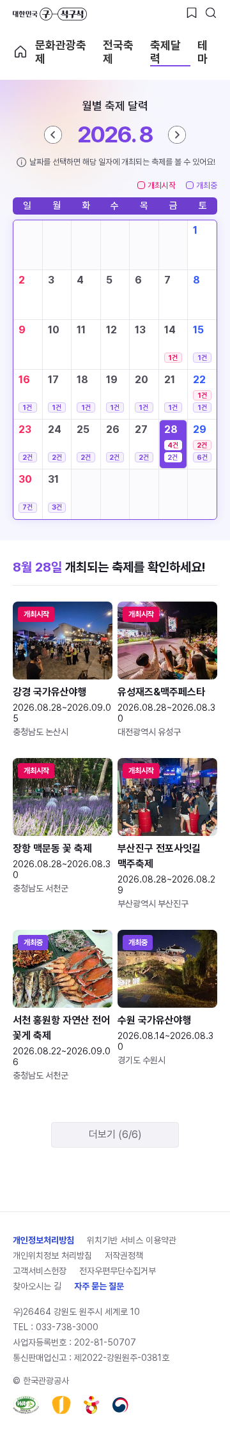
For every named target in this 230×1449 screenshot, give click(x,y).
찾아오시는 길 (37, 1286)
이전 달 (53, 135)
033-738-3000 (67, 1327)
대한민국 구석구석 (50, 14)
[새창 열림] (26, 1405)
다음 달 (177, 135)
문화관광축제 (60, 51)
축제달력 (165, 51)
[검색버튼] (210, 12)
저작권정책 (124, 1255)
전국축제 (118, 51)
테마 (202, 51)
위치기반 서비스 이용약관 (131, 1240)
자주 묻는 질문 (99, 1286)
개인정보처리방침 (43, 1240)
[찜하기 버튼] (191, 12)
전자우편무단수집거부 (117, 1271)
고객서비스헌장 (39, 1271)
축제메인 (20, 51)
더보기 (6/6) (115, 1134)
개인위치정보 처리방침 (52, 1255)
